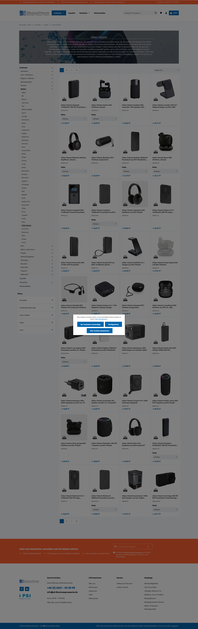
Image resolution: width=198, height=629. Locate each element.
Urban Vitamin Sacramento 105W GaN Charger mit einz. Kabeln (134, 497)
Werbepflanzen (150, 598)
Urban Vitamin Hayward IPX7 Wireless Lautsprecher (133, 306)
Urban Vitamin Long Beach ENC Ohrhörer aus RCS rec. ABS (164, 306)
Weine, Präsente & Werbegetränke (151, 607)
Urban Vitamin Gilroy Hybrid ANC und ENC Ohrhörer (165, 263)
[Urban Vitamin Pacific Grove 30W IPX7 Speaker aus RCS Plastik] (165, 384)
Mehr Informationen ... (101, 319)
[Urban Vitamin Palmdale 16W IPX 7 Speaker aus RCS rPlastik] (104, 427)
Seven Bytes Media (53, 626)
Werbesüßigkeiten (151, 583)
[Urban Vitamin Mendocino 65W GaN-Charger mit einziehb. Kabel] (135, 332)
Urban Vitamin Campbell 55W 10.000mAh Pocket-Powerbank (72, 211)
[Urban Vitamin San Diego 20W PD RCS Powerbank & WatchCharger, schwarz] (165, 480)
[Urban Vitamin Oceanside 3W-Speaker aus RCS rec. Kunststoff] (104, 384)
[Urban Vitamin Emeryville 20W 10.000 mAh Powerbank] (74, 246)
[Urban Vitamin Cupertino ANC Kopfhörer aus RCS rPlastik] (135, 194)
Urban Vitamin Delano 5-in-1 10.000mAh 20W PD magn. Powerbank (163, 211)
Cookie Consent (122, 587)
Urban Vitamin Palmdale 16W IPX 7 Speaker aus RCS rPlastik (104, 444)
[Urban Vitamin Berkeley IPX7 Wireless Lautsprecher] (104, 141)
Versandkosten (133, 626)
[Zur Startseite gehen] (34, 13)
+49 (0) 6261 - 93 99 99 (61, 587)
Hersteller (23, 300)
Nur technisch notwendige (90, 324)
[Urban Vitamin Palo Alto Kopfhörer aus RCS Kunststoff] (135, 427)
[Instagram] (22, 589)
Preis (21, 330)
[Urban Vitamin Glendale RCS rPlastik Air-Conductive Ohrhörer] (74, 289)
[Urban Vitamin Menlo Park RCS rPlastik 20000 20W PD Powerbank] (165, 332)
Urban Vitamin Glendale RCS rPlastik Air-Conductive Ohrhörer (73, 306)
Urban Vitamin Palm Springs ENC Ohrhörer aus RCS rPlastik (73, 444)
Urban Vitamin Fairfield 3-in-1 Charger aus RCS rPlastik (133, 263)
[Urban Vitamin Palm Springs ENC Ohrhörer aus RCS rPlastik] (74, 427)
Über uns (92, 583)
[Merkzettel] (161, 13)
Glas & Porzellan (150, 587)
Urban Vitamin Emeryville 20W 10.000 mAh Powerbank (72, 263)
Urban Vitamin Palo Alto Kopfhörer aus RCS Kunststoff (133, 444)
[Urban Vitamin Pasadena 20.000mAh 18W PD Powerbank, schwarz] (165, 427)
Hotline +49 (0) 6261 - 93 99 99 (169, 2)
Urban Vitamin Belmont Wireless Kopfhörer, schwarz (73, 158)
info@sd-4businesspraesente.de (62, 592)
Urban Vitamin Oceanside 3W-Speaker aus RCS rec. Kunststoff (103, 401)
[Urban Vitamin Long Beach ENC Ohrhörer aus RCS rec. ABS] (165, 289)
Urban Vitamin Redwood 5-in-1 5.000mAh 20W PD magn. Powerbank (72, 497)
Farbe (22, 322)
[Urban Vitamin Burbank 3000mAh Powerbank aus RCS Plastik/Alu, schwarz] (135, 141)
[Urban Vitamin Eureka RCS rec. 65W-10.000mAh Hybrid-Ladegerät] (104, 246)
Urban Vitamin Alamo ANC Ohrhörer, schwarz (101, 106)
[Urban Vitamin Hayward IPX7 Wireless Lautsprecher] (135, 289)
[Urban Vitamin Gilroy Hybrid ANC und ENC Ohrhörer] (165, 246)
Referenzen (93, 587)
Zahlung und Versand (124, 583)
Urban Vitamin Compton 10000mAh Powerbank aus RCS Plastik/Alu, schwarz (103, 211)
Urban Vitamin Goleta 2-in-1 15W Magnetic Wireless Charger (104, 306)
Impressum (93, 591)
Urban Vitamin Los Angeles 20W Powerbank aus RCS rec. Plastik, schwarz (73, 349)
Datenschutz (93, 598)
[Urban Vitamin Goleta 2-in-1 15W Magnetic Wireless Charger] (104, 289)
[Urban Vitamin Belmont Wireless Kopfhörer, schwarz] (74, 141)
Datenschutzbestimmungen (133, 552)
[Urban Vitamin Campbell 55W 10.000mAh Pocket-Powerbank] (74, 194)
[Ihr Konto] (166, 13)
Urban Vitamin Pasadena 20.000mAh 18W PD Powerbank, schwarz (164, 444)
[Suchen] (155, 13)
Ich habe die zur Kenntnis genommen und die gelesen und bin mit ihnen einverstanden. (133, 554)
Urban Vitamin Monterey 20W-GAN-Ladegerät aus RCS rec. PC (73, 401)
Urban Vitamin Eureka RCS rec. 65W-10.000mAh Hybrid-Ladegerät (103, 263)
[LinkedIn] (27, 589)
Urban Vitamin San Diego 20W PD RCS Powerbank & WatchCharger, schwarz (165, 497)
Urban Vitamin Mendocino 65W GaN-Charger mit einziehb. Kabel (134, 349)
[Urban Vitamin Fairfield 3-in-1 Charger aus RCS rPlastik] (135, 246)
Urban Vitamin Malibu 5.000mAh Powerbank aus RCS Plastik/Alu (103, 349)
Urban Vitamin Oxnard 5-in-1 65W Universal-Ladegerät (135, 401)
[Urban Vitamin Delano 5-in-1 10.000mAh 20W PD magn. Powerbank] (165, 194)
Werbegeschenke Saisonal (154, 602)
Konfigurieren (113, 324)
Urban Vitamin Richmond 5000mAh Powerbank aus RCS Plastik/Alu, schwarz (102, 497)
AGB (130, 554)
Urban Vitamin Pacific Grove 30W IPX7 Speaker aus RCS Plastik (165, 401)
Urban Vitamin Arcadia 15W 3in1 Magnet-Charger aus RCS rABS (164, 106)
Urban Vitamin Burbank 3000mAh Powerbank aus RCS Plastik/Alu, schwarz (135, 158)
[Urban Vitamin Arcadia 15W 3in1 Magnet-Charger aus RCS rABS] (165, 89)
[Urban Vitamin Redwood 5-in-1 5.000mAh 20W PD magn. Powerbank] (74, 480)
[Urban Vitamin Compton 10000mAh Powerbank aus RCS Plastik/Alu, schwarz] (104, 194)
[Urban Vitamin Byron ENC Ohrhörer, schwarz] (165, 141)
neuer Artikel (24, 315)
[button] (52, 67)
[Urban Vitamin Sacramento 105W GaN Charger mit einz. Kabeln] (135, 480)
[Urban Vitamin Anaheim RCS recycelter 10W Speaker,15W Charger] (135, 89)
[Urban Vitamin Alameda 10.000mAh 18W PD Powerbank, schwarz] (74, 89)
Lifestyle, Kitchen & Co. (152, 591)
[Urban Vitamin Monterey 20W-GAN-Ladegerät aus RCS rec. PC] (74, 384)
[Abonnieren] (147, 546)
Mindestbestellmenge (28, 308)
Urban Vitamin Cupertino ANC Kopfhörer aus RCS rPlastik (133, 211)
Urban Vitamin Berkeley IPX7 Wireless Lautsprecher (102, 158)
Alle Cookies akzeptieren (99, 330)
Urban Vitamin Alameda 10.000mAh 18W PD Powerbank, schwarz (73, 106)
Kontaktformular (66, 602)
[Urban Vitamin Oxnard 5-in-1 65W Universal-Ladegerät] (135, 384)
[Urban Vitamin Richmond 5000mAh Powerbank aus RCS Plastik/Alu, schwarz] (104, 480)
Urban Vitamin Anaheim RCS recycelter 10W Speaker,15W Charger (133, 106)
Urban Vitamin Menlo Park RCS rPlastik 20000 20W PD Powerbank (164, 349)
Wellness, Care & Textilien (154, 594)
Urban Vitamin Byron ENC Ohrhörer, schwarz (162, 158)
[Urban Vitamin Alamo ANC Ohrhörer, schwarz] (104, 89)
